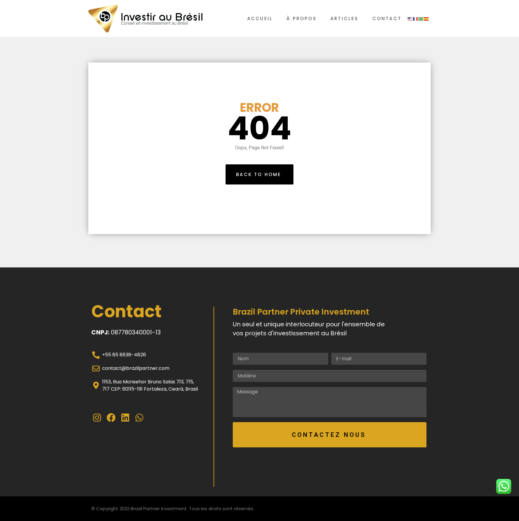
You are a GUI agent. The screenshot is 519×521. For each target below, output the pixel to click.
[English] (410, 18)
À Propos (302, 18)
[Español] (426, 18)
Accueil (260, 18)
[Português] (421, 18)
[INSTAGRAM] (97, 417)
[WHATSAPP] (140, 417)
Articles (344, 18)
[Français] (415, 18)
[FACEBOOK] (111, 417)
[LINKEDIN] (126, 417)
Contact (387, 18)
